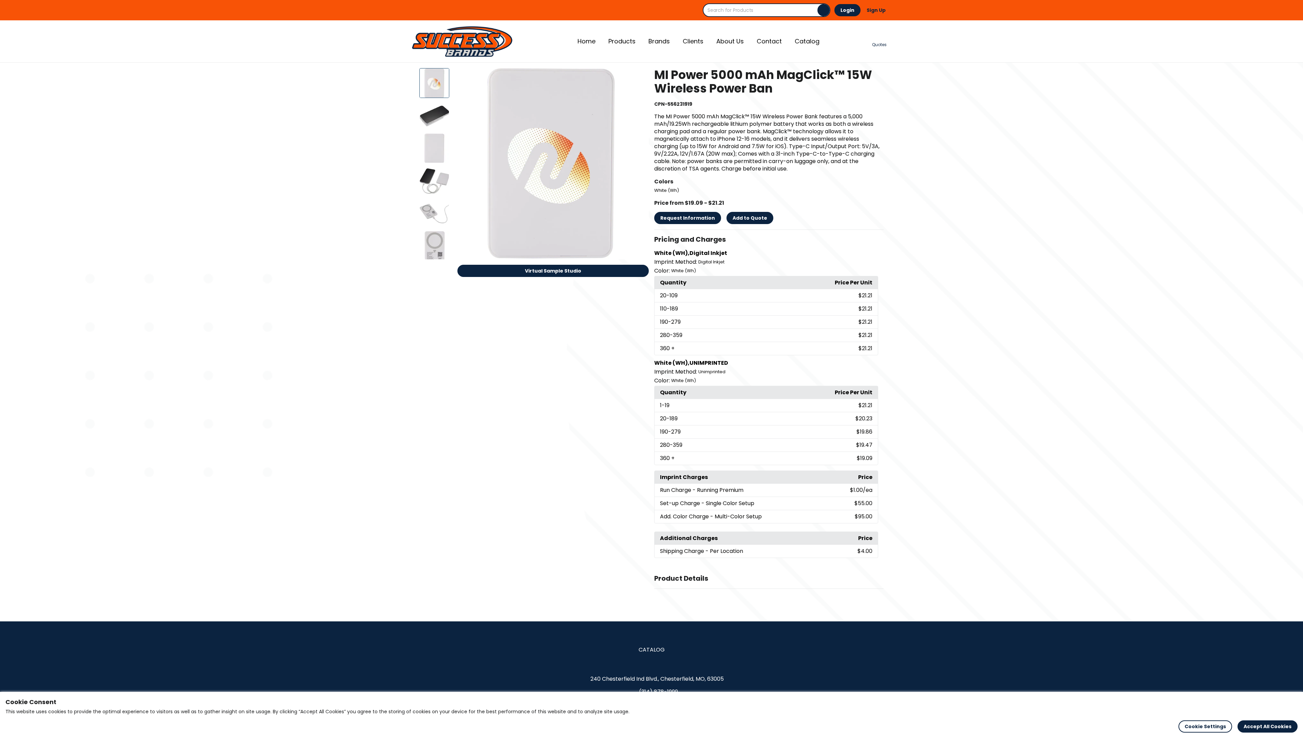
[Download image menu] (640, 77)
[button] (769, 240)
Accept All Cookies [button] (1267, 726)
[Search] (823, 10)
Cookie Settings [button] (1205, 726)
